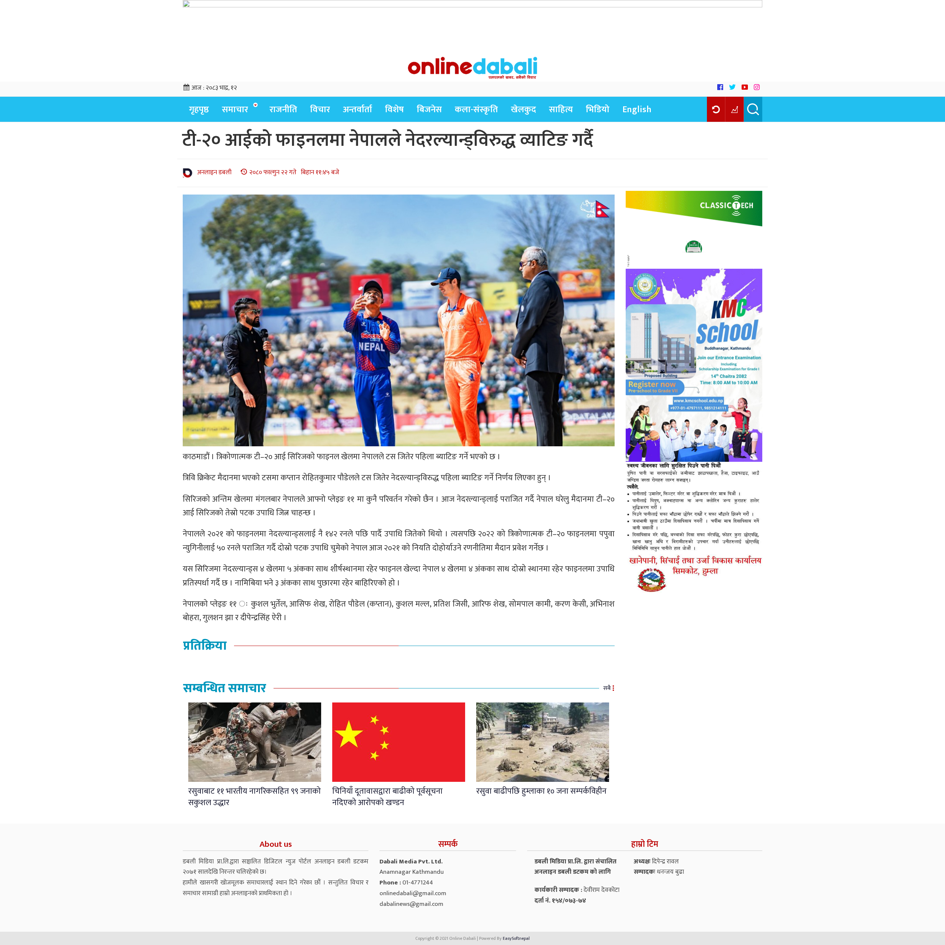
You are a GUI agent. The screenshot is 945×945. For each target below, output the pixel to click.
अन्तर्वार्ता (357, 109)
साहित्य (561, 109)
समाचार (235, 109)
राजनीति (283, 109)
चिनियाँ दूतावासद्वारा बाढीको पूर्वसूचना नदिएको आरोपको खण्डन (387, 797)
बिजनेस (429, 109)
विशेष (394, 109)
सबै (607, 688)
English (637, 109)
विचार (320, 109)
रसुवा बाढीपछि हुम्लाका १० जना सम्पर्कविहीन (541, 791)
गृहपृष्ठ (199, 109)
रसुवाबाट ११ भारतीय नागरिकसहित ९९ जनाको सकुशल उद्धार (254, 797)
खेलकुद (523, 109)
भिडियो (597, 109)
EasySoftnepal (516, 938)
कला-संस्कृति (476, 109)
